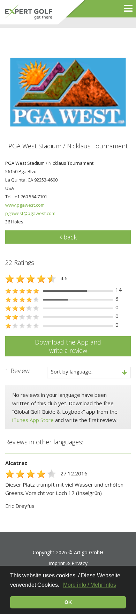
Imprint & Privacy (68, 563)
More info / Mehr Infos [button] (89, 585)
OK (68, 602)
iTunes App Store (33, 419)
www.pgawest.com (25, 205)
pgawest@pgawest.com (30, 213)
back (69, 237)
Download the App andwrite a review (68, 346)
